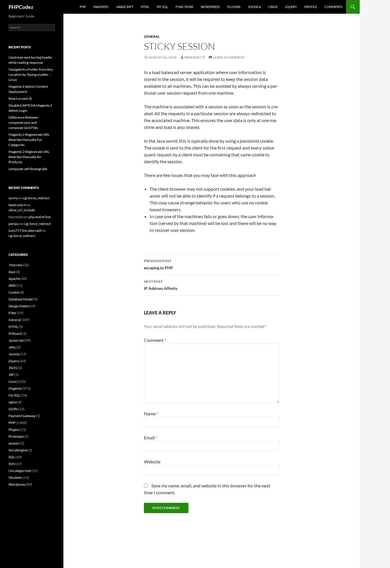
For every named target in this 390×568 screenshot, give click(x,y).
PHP (83, 7)
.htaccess (15, 265)
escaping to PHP (158, 264)
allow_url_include (22, 210)
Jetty (12, 347)
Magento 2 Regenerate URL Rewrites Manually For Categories (29, 139)
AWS (12, 285)
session (14, 443)
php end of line (40, 217)
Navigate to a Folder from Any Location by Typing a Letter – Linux (31, 74)
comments (333, 7)
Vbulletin (15, 477)
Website (152, 461)
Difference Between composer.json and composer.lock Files (23, 122)
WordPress (210, 7)
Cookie (14, 292)
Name (151, 413)
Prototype (16, 436)
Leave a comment (229, 57)
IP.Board (15, 333)
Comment (155, 340)
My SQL (162, 7)
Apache (14, 278)
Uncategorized (20, 471)
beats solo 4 (17, 205)
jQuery (291, 7)
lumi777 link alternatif (25, 230)
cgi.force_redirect (36, 198)
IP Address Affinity (160, 285)
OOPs (13, 409)
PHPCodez (21, 7)
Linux (273, 7)
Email (150, 437)
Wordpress (17, 484)
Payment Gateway (22, 416)
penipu (14, 224)
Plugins (233, 7)
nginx (13, 402)
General (152, 36)
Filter (13, 313)
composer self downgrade (28, 169)
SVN (12, 464)
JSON (13, 368)
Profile (310, 7)
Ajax (12, 272)
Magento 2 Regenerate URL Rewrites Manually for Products (29, 157)
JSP (11, 374)
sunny (13, 198)
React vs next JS (20, 98)
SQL (12, 457)
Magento (100, 7)
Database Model (21, 299)
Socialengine (18, 450)
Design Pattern (20, 306)
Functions (184, 7)
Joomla (254, 7)
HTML (145, 7)
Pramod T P (194, 57)
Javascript (124, 7)
